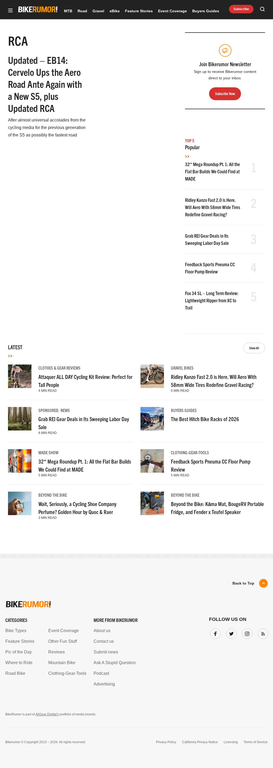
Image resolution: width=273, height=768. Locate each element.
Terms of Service (256, 742)
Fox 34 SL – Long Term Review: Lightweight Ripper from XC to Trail (211, 300)
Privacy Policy (166, 742)
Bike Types (15, 630)
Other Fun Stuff (62, 641)
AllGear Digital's (47, 714)
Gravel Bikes (182, 367)
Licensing (231, 742)
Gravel (98, 11)
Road (82, 11)
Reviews (56, 652)
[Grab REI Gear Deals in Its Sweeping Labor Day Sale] (19, 418)
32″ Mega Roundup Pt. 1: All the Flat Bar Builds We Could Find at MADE (212, 171)
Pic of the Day (18, 652)
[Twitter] (230, 632)
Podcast (101, 673)
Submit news (106, 652)
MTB (68, 11)
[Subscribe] (262, 632)
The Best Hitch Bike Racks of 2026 (205, 419)
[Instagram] (246, 632)
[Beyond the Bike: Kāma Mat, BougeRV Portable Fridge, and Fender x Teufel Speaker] (152, 503)
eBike (115, 11)
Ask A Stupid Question (115, 662)
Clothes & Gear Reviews (59, 367)
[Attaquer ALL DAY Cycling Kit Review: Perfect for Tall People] (19, 376)
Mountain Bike (61, 662)
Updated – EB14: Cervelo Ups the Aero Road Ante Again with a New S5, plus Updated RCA (45, 84)
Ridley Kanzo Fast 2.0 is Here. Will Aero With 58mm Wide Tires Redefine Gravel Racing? (212, 207)
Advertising (104, 684)
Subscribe (241, 9)
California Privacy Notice (200, 742)
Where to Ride (19, 662)
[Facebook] (214, 632)
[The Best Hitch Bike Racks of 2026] (152, 418)
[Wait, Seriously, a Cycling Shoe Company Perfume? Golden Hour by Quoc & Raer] (19, 503)
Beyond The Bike (52, 494)
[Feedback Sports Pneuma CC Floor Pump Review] (152, 461)
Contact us (104, 641)
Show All (254, 348)
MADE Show (48, 452)
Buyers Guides (205, 11)
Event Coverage (172, 11)
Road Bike (15, 673)
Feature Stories (139, 11)
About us (102, 630)
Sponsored (48, 410)
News (65, 410)
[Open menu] (10, 11)
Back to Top (243, 583)
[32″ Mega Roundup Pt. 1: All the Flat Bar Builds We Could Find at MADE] (19, 461)
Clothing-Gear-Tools (190, 452)
